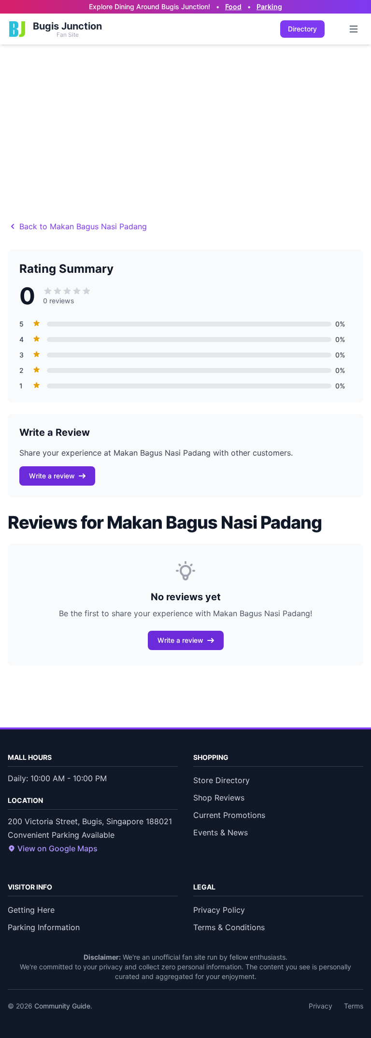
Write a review (52, 476)
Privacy (320, 1006)
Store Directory (221, 780)
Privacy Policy (219, 910)
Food (233, 6)
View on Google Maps (57, 848)
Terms (353, 1006)
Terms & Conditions (229, 927)
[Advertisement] (185, 117)
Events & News (220, 832)
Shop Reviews (218, 797)
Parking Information (44, 927)
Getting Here (31, 910)
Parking (269, 6)
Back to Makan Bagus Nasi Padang (83, 226)
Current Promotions (229, 815)
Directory (302, 29)
